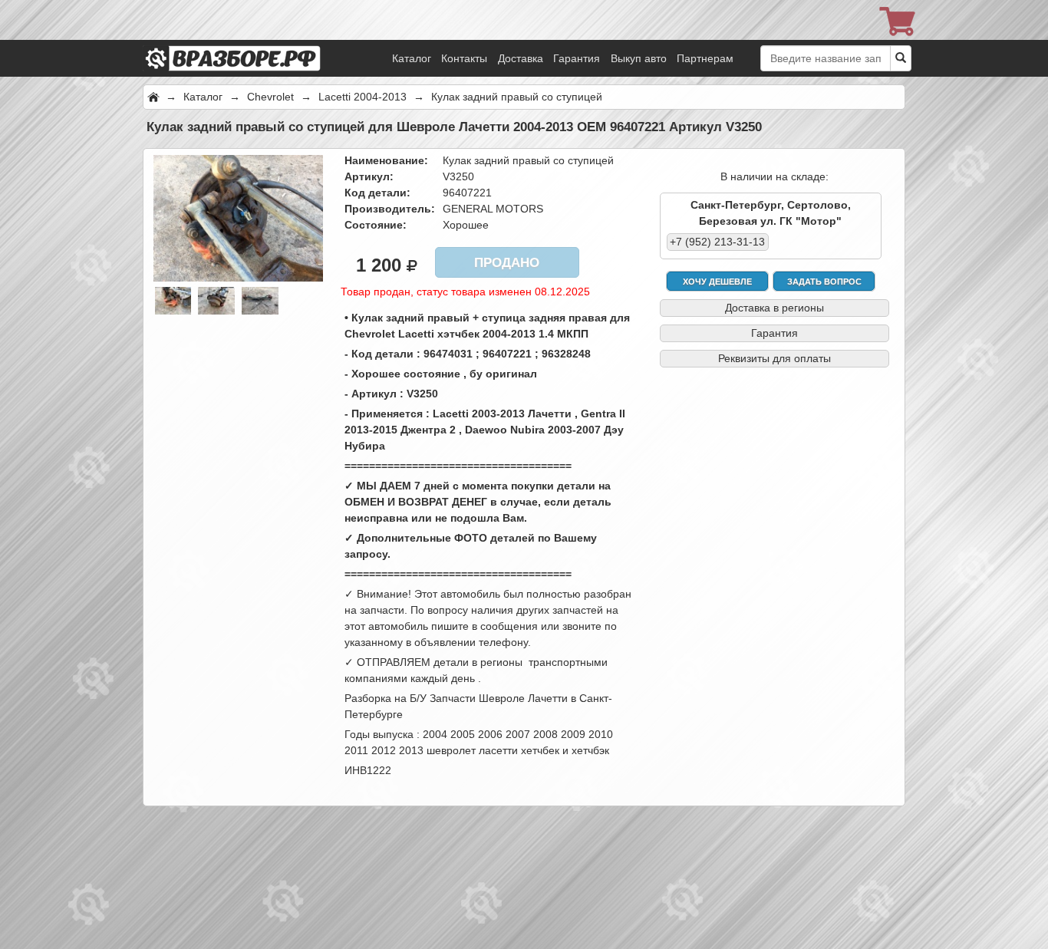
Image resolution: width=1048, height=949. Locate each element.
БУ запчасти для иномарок (254, 38)
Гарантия (576, 58)
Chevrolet (270, 97)
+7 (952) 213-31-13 (717, 242)
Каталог (411, 58)
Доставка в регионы (774, 308)
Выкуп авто (639, 58)
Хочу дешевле (717, 281)
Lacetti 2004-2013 (362, 97)
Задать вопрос (824, 281)
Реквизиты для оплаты (774, 358)
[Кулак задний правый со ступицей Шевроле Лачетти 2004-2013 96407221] (238, 217)
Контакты (464, 58)
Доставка (520, 58)
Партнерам (705, 58)
